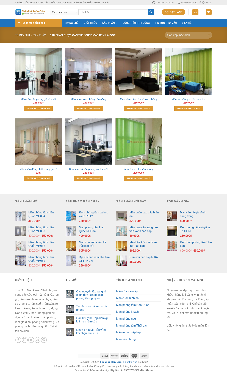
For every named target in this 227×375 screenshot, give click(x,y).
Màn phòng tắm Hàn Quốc (132, 304)
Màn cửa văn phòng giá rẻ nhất (38, 99)
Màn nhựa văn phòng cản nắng (88, 99)
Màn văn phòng (126, 339)
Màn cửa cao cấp (127, 291)
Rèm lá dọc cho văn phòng (138, 169)
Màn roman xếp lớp (128, 332)
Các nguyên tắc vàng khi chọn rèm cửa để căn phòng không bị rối (91, 295)
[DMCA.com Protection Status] (89, 355)
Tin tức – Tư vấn (166, 23)
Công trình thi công (136, 23)
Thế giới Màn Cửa (110, 361)
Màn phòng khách (127, 311)
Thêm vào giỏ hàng (38, 108)
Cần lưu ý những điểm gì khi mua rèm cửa (92, 320)
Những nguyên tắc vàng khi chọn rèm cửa (91, 331)
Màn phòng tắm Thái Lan (132, 325)
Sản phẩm (108, 23)
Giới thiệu (90, 23)
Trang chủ (71, 23)
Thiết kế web (130, 361)
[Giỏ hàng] (195, 12)
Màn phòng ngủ (126, 318)
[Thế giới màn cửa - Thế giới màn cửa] (30, 12)
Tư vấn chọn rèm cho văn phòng (92, 308)
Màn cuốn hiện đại (127, 298)
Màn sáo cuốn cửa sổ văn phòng (138, 99)
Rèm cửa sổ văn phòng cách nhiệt (88, 169)
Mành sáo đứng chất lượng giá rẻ (38, 169)
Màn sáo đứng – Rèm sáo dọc (189, 99)
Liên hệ (187, 23)
